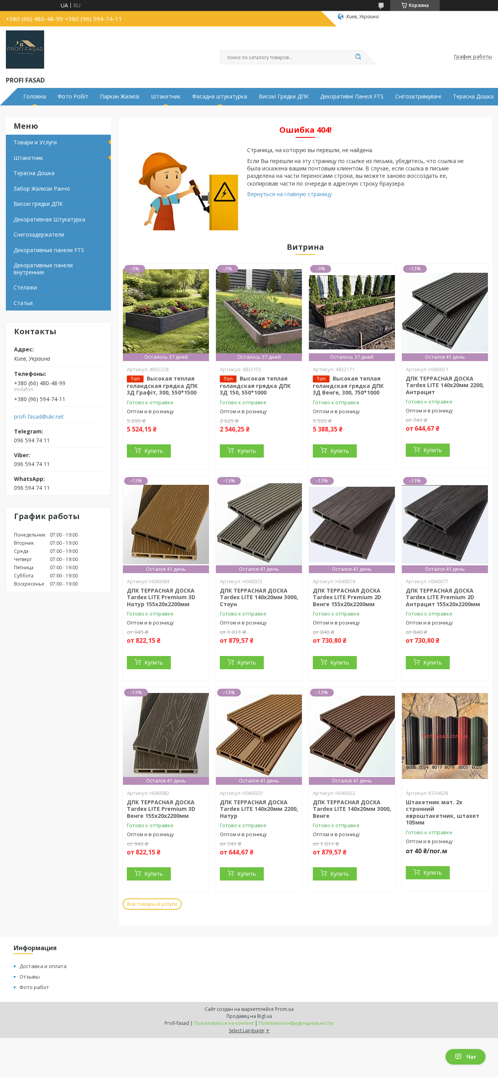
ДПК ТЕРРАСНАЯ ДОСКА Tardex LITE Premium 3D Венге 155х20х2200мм (161, 808)
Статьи (23, 303)
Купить (153, 450)
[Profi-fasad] (25, 49)
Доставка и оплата (43, 966)
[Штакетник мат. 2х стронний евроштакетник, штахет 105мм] (445, 736)
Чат (471, 1057)
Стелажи (25, 287)
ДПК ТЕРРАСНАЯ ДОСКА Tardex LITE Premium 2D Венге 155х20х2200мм (347, 597)
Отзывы (29, 976)
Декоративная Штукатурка (49, 219)
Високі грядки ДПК (38, 203)
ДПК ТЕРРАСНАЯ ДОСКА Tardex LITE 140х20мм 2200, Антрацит (445, 385)
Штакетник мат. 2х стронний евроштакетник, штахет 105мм (442, 812)
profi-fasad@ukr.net (39, 416)
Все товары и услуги (152, 903)
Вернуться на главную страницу (289, 194)
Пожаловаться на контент (224, 1023)
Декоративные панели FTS (49, 250)
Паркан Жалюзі (119, 96)
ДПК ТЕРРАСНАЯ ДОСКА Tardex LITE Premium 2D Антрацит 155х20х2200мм (443, 597)
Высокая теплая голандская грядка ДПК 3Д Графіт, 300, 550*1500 (162, 385)
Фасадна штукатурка (219, 96)
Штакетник (166, 96)
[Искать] (358, 57)
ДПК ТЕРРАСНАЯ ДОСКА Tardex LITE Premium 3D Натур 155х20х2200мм (161, 597)
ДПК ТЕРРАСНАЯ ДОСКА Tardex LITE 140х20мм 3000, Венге (352, 808)
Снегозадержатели (39, 234)
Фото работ (34, 987)
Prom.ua (284, 1009)
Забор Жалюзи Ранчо (42, 188)
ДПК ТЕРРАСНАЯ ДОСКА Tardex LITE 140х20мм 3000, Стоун (259, 597)
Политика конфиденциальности (296, 1023)
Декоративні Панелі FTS (352, 96)
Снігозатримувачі (418, 96)
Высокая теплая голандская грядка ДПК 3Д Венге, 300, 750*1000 (348, 385)
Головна (34, 96)
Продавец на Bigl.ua (249, 1016)
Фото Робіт (73, 96)
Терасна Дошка (34, 173)
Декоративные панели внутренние (43, 268)
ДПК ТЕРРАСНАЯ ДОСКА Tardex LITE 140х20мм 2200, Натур (259, 808)
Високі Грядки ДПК (284, 96)
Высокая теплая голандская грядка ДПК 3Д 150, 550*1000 (255, 385)
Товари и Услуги (35, 142)
